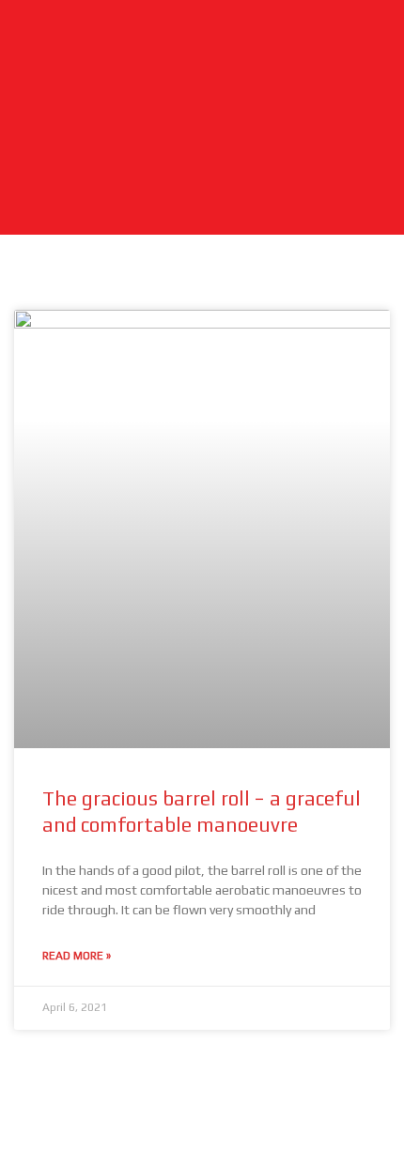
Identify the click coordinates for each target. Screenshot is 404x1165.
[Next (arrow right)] (101, 1151)
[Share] (170, 1121)
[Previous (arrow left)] (33, 1151)
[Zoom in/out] (33, 1121)
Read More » (76, 955)
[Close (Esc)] (239, 1121)
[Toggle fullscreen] (101, 1121)
